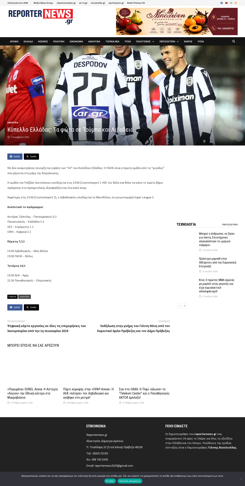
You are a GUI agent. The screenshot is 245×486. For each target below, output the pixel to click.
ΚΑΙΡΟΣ (188, 41)
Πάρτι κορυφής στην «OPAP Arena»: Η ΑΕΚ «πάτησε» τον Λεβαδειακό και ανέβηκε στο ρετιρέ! (88, 393)
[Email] (236, 3)
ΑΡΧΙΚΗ (14, 41)
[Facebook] (222, 3)
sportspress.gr (116, 2)
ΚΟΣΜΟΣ (43, 41)
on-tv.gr (83, 2)
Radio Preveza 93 (136, 2)
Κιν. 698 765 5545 (97, 459)
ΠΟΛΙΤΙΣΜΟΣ (143, 41)
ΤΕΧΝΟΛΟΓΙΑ (186, 224)
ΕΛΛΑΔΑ (28, 41)
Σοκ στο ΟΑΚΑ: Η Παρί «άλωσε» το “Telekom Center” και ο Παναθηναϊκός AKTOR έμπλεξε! (144, 393)
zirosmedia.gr (98, 2)
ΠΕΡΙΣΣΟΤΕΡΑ (167, 41)
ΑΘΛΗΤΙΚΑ (94, 41)
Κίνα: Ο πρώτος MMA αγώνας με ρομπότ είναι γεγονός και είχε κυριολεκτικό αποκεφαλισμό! (216, 285)
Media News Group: (43, 2)
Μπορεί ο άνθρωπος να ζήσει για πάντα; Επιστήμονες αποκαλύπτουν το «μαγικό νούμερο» (217, 239)
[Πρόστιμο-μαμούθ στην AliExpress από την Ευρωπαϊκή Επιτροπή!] (186, 259)
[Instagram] (231, 3)
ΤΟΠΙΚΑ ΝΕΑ (112, 41)
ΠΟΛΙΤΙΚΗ (58, 41)
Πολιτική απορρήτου (130, 481)
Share (17, 156)
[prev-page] (179, 305)
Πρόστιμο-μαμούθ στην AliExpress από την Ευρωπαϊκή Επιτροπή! (217, 262)
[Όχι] (240, 478)
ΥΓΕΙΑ (128, 41)
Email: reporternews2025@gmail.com (109, 466)
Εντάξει (110, 481)
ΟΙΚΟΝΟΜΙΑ (76, 41)
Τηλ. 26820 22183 (97, 453)
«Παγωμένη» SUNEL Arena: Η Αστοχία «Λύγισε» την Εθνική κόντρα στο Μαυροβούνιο (32, 393)
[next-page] (184, 305)
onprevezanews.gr (66, 2)
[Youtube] (226, 3)
